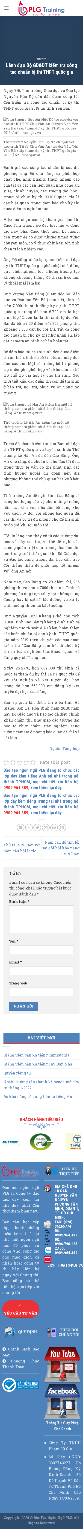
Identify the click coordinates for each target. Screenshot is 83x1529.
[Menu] (6, 8)
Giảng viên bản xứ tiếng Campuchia (36, 1055)
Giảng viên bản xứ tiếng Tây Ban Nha (37, 1064)
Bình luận (19, 901)
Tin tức (42, 59)
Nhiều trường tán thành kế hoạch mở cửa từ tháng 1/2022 (41, 1084)
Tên (13, 941)
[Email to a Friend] (46, 827)
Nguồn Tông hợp (64, 748)
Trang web (18, 983)
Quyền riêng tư (17, 1073)
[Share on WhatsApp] (20, 827)
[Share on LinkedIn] (62, 827)
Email (15, 962)
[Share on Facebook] (29, 827)
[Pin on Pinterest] (54, 827)
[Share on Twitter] (37, 827)
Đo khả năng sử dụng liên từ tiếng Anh (39, 1096)
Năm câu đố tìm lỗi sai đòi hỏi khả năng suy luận (61, 848)
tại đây (55, 787)
